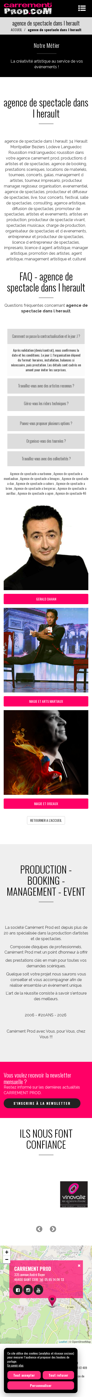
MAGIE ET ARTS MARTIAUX (46, 701)
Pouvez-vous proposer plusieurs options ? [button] (46, 423)
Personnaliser (41, 1385)
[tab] (46, 336)
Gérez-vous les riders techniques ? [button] (46, 403)
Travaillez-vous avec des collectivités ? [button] (46, 459)
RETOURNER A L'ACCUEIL (46, 820)
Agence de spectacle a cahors (35, 483)
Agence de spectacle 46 (70, 493)
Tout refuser (58, 1375)
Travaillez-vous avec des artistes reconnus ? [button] (46, 386)
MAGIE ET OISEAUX (46, 803)
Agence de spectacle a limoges (40, 478)
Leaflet (63, 1342)
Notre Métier (47, 45)
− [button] (6, 1259)
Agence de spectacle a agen (35, 493)
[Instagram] (28, 1290)
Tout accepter (24, 1375)
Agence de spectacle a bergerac (34, 488)
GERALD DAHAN (46, 598)
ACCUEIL (16, 29)
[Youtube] (38, 1290)
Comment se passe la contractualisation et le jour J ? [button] (46, 336)
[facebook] (18, 1290)
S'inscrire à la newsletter (42, 1103)
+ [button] (6, 1252)
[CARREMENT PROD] (28, 8)
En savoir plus (15, 1365)
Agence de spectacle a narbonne (30, 473)
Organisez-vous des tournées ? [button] (46, 441)
